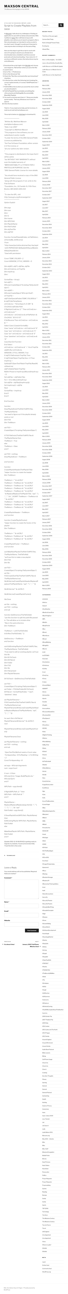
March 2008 (46, 476)
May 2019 (45, 155)
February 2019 (46, 165)
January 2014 (46, 257)
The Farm (45, 1215)
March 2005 (46, 585)
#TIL (43, 980)
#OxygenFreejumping (48, 864)
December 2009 (47, 406)
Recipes (44, 1195)
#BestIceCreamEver (48, 612)
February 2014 (46, 254)
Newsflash (45, 1168)
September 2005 (47, 565)
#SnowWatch (46, 927)
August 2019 (46, 145)
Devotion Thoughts (47, 1076)
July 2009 (45, 423)
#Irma (44, 758)
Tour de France (46, 1225)
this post (8, 33)
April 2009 (45, 433)
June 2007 (45, 506)
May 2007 (45, 509)
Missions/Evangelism (48, 1152)
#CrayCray (45, 675)
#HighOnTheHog (47, 735)
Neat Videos (45, 1165)
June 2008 (45, 466)
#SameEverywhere (47, 894)
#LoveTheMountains (48, 801)
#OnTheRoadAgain (47, 851)
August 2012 (46, 314)
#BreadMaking (46, 642)
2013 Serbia (45, 1036)
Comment (8, 878)
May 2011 (45, 357)
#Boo (43, 629)
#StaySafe (45, 943)
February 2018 (46, 181)
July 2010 (45, 386)
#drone (44, 692)
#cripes (44, 682)
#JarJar (44, 771)
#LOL (43, 797)
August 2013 (46, 274)
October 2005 (46, 562)
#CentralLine (46, 662)
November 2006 (47, 529)
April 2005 (45, 582)
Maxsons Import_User (22, 23)
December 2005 (47, 555)
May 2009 (45, 429)
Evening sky (45, 46)
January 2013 (46, 297)
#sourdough (45, 933)
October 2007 (46, 492)
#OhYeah (45, 847)
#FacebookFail (46, 715)
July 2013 (45, 277)
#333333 (45, 599)
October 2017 (46, 194)
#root (43, 887)
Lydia (43, 1129)
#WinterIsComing (47, 1006)
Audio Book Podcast (48, 1049)
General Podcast (47, 1092)
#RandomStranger (47, 877)
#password (45, 867)
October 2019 (46, 138)
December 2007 (47, 486)
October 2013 (46, 267)
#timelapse (45, 983)
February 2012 (46, 333)
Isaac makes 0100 (47, 1115)
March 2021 (45, 85)
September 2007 (47, 496)
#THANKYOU (46, 970)
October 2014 (46, 231)
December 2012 (47, 300)
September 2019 (47, 141)
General (44, 1086)
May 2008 (45, 469)
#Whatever (45, 1003)
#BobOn (44, 622)
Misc (43, 1142)
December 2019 (47, 135)
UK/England (45, 1231)
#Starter (44, 940)
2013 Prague (46, 1033)
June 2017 (45, 208)
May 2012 (45, 323)
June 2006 (45, 545)
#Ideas (44, 748)
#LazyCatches (46, 781)
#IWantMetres (46, 768)
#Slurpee (44, 917)
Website (7, 920)
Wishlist (44, 1248)
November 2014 (47, 227)
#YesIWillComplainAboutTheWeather (52, 1009)
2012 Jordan (45, 1026)
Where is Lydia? (46, 1245)
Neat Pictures (46, 1162)
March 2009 (46, 436)
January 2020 (46, 131)
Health (44, 1099)
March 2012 (45, 330)
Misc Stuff (45, 1149)
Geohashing (45, 1096)
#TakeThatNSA (46, 960)
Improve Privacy (47, 1106)
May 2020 (45, 118)
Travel (44, 1228)
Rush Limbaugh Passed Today (50, 42)
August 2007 (46, 499)
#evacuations (46, 708)
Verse (44, 1241)
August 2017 (46, 201)
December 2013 (47, 261)
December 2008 (47, 446)
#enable (44, 701)
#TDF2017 (45, 963)
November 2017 (47, 191)
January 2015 (46, 221)
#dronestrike (45, 695)
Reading (44, 1192)
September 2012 (47, 310)
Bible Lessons (46, 1053)
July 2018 (45, 174)
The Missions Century (48, 1218)
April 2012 (45, 327)
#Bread (44, 639)
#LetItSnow (45, 788)
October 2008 (46, 453)
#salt (43, 890)
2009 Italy (45, 1023)
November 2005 (47, 559)
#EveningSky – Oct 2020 (54, 59)
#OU (43, 854)
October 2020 (46, 102)
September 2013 (47, 271)
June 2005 (45, 575)
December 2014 (47, 224)
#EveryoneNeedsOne (48, 711)
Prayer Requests (47, 1178)
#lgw (43, 791)
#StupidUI (45, 956)
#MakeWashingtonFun (48, 811)
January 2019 (46, 168)
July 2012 (45, 317)
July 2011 (45, 353)
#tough (44, 990)
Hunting (44, 1102)
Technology (11, 855)
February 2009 (46, 439)
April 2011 (45, 360)
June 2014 (45, 241)
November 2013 (47, 264)
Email (6, 911)
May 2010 (45, 393)
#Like (43, 794)
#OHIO (44, 844)
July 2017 (45, 204)
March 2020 (45, 125)
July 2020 (45, 112)
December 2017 (47, 188)
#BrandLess (45, 635)
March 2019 (45, 161)
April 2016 (45, 214)
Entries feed (45, 1265)
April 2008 (45, 473)
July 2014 (45, 237)
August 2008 (46, 459)
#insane (44, 754)
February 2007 (46, 519)
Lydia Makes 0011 (47, 1132)
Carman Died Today (47, 39)
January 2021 (46, 92)
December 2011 (46, 340)
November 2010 (47, 376)
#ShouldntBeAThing (48, 907)
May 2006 (45, 549)
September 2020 (47, 105)
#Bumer (44, 649)
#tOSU (44, 986)
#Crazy (44, 678)
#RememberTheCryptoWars (50, 884)
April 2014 (45, 247)
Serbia (44, 1198)
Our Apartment (57, 75)
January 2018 (46, 184)
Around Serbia (46, 1046)
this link (27, 65)
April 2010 (45, 396)
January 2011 (46, 370)
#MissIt (44, 824)
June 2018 (45, 178)
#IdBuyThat (45, 745)
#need (44, 834)
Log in (44, 1262)
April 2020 (45, 121)
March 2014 (45, 251)
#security (45, 897)
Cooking (44, 1072)
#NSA (44, 841)
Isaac (43, 1112)
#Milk (43, 821)
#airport (44, 605)
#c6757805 (45, 655)
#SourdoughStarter (47, 937)
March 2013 (45, 290)
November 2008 (47, 449)
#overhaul (45, 860)
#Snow (44, 920)
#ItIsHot (44, 764)
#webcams (45, 1000)
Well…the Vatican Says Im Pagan (13, 1288)
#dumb (44, 698)
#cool (43, 672)
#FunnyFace (45, 725)
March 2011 (45, 363)
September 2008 (47, 456)
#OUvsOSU (45, 857)
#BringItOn (45, 645)
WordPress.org (46, 1272)
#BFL (43, 619)
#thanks (44, 966)
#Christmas (45, 665)
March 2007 (45, 516)
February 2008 (46, 479)
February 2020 (46, 128)
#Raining (44, 874)
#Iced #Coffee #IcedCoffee (54, 63)
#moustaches (46, 827)
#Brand (44, 632)
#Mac (44, 807)
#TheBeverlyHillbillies (48, 973)
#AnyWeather (46, 609)
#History (44, 738)
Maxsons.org (46, 1135)
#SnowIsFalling (46, 923)
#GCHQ (44, 728)
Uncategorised (46, 1235)
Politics (44, 1175)
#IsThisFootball (46, 761)
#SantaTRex (45, 49)
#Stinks (44, 947)
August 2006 (46, 539)
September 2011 (47, 350)
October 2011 (46, 347)
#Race (44, 870)
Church (44, 1069)
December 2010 (47, 373)
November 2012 (47, 304)
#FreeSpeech (46, 718)
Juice (13, 38)
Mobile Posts (46, 1155)
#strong (44, 950)
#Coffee (44, 668)
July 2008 (45, 463)
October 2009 (46, 413)
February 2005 (46, 588)
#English (44, 705)
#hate (44, 731)
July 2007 (45, 502)
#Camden (45, 658)
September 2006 (47, 535)
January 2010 (46, 403)
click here (22, 114)
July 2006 (45, 542)
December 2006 (47, 526)
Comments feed (47, 1268)
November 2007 (47, 489)
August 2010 (46, 383)
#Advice (44, 602)
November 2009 (47, 410)
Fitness (44, 1079)
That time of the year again (49, 36)
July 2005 (45, 572)
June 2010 (45, 390)
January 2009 (46, 443)
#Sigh (44, 913)
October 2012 (46, 307)
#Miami (44, 817)
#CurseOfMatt (46, 685)
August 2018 (46, 171)
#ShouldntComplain (47, 910)
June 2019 (45, 151)
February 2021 (46, 88)
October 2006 (46, 532)
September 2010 (47, 380)
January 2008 (46, 482)
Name (6, 902)
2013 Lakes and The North (49, 1029)
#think (44, 976)
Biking (44, 1056)
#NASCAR (45, 831)
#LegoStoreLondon (47, 784)
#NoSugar (45, 837)
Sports (44, 1205)
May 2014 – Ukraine (48, 1139)
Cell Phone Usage (47, 1059)
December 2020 (47, 95)
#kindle (44, 774)
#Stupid (44, 953)
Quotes (44, 1188)
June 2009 (45, 426)
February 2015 (46, 217)
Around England (46, 1039)
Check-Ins (45, 1062)
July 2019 (45, 148)
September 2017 (47, 198)
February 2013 (46, 294)
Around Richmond (47, 1043)
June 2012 (45, 320)
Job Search (45, 1125)
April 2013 (45, 287)
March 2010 (45, 400)
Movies (44, 1158)
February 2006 (46, 552)
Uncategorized (46, 1238)
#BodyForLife (46, 625)
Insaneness (45, 1109)
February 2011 (46, 367)
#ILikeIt (44, 751)
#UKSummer (46, 996)
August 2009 (46, 419)
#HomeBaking (46, 741)
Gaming (44, 1082)
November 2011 (47, 343)
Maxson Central (21, 6)
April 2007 (45, 512)
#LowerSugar (46, 804)
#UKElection (45, 993)
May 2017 (45, 211)
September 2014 (47, 234)
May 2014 (45, 244)
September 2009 (47, 416)
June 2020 (45, 115)
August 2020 (46, 108)
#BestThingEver (46, 615)
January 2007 (46, 522)
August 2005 (46, 569)
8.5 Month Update (58, 66)
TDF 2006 (45, 1208)
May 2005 (45, 578)
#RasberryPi (45, 880)
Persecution (45, 1172)
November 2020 (47, 98)
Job (43, 1122)
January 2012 (46, 337)
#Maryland (45, 814)
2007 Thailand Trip (47, 1019)
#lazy (43, 778)
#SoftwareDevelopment (49, 930)
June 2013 (45, 280)
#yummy (44, 1013)
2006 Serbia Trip (47, 1016)
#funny (44, 721)
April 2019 (45, 158)
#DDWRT (45, 688)
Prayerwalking (46, 1185)
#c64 (43, 652)
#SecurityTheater (47, 900)
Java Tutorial (45, 1119)
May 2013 (45, 284)
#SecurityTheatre (47, 903)
